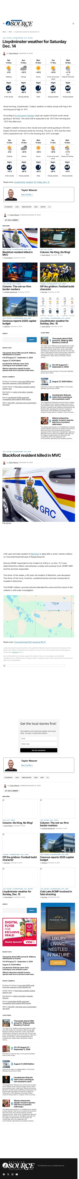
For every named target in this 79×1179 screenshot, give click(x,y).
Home (4, 32)
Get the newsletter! (39, 750)
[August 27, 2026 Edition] (44, 381)
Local (25, 38)
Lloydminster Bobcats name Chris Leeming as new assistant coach (15, 364)
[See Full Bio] (32, 194)
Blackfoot (35, 554)
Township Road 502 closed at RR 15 (30, 642)
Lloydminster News (17, 38)
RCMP (42, 777)
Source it (15, 652)
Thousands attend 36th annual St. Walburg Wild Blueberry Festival (18, 354)
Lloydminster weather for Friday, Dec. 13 (31, 182)
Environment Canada (24, 116)
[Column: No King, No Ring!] (57, 238)
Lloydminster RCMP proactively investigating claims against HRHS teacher (16, 398)
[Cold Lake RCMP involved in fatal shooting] (57, 877)
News (35, 206)
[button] (3, 23)
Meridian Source (26, 206)
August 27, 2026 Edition (11, 361)
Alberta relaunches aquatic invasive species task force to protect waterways (18, 369)
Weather (30, 38)
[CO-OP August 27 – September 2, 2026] (44, 366)
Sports (64, 283)
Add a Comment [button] (13, 220)
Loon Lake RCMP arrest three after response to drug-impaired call (18, 382)
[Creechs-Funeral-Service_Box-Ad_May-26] (34, 690)
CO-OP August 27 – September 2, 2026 (17, 358)
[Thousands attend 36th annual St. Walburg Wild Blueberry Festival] (44, 340)
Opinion (50, 249)
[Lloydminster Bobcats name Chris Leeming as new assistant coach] (44, 397)
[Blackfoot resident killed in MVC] (20, 238)
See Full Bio (26, 194)
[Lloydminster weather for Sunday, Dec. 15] (57, 307)
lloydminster (8, 206)
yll (49, 206)
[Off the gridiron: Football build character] (57, 272)
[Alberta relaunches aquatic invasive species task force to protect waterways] (44, 420)
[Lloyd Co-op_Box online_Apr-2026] (19, 932)
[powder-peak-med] (58, 937)
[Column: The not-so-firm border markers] (20, 272)
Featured (9, 38)
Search (5, 333)
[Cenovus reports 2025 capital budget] (20, 307)
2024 (10, 32)
